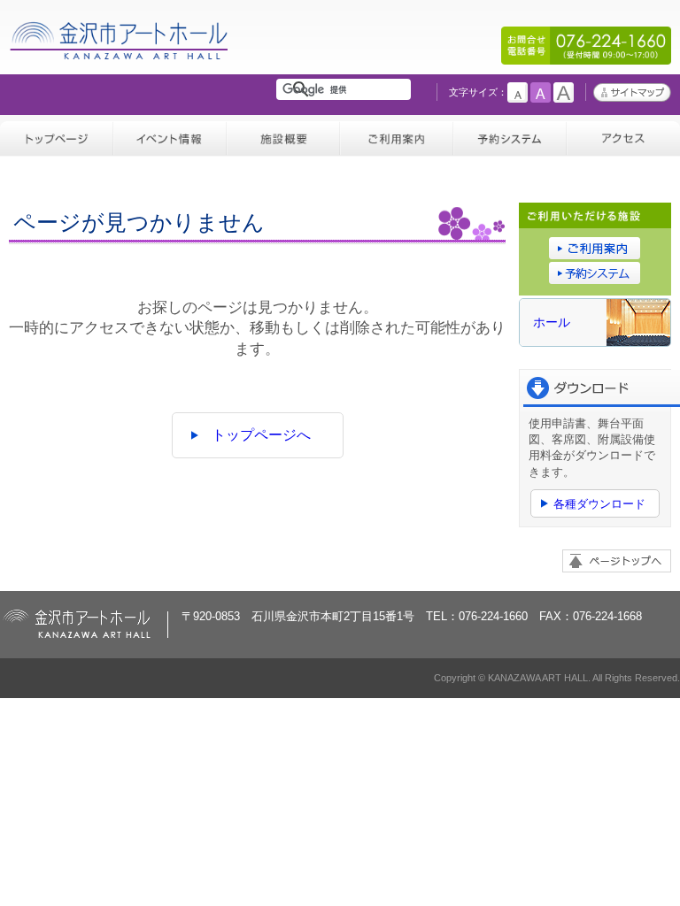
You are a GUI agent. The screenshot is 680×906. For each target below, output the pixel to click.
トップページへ (261, 434)
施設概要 (283, 135)
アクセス (623, 135)
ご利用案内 (396, 135)
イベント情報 (170, 135)
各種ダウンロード (599, 504)
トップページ (56, 135)
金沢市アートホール (120, 61)
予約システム (510, 135)
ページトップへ (616, 560)
